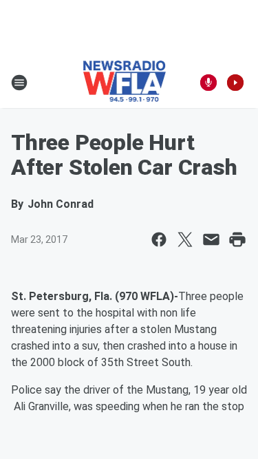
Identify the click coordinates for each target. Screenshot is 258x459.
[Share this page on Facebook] (159, 239)
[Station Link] (124, 83)
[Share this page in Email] (211, 239)
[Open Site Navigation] (19, 82)
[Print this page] (237, 239)
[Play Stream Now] (235, 82)
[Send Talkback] (208, 82)
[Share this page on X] (185, 239)
